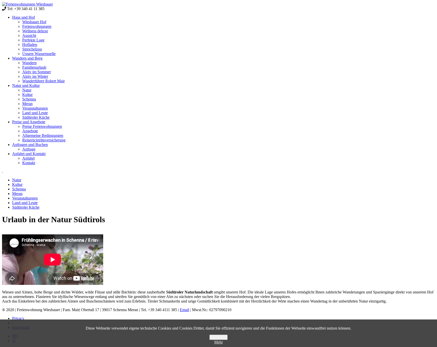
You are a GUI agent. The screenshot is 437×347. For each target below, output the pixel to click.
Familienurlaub (34, 67)
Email (184, 310)
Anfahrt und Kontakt (29, 154)
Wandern (29, 63)
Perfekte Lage (33, 40)
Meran (27, 104)
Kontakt (28, 163)
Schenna (29, 99)
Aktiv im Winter (35, 76)
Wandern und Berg (27, 58)
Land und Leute (35, 113)
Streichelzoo (32, 49)
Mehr (218, 342)
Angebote (30, 131)
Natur (26, 90)
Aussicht (29, 35)
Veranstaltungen (35, 108)
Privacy (18, 318)
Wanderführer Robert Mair (43, 81)
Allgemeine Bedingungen (42, 135)
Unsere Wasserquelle (39, 54)
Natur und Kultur (26, 85)
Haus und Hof (23, 17)
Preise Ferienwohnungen (42, 126)
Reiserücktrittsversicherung (43, 140)
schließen (218, 337)
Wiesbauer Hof (34, 22)
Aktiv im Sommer (36, 72)
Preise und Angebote (28, 122)
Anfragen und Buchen (30, 144)
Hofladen (29, 44)
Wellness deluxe (35, 31)
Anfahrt (28, 158)
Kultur (27, 94)
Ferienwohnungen (36, 26)
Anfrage (28, 149)
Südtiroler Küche (36, 117)
